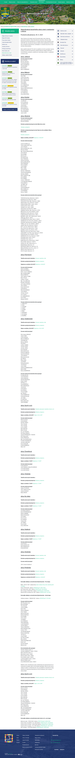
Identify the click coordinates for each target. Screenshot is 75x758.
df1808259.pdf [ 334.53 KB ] (42, 727)
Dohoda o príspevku (25, 127)
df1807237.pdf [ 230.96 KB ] (47, 722)
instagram (62, 749)
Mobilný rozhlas (70, 2)
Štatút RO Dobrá (6, 38)
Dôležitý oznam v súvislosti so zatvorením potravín (8, 74)
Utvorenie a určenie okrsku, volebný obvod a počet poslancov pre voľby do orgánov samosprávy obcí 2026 (9, 81)
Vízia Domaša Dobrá (6, 42)
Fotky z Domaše (25, 737)
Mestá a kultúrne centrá (27, 747)
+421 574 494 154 (56, 742)
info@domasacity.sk (57, 740)
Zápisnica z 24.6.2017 (38, 137)
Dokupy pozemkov (6, 48)
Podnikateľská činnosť (51, 2)
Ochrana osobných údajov (40, 747)
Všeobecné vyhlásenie (39, 735)
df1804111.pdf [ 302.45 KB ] (41, 589)
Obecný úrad (12, 2)
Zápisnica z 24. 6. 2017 (39, 328)
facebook (56, 749)
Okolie (18, 735)
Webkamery (37, 742)
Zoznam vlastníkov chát (41, 258)
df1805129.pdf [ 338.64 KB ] (43, 590)
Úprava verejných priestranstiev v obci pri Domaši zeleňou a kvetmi (9, 94)
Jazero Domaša (25, 740)
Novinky (36, 744)
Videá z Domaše (25, 735)
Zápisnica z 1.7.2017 (37, 461)
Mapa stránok (37, 737)
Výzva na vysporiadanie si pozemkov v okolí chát (9, 68)
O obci (5, 2)
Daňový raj (4, 44)
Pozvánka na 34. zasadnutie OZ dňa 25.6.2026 (9, 105)
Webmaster (37, 740)
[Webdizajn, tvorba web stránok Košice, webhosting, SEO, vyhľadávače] (20, 754)
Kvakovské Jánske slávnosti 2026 (9, 99)
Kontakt (18, 742)
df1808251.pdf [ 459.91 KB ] (47, 724)
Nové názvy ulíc (5, 50)
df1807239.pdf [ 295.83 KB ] (44, 721)
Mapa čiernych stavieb (7, 36)
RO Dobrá (41, 2)
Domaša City (10, 753)
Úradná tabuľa (61, 2)
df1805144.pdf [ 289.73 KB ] (39, 587)
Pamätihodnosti (25, 744)
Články (18, 740)
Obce (18, 737)
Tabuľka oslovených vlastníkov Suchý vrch (45, 409)
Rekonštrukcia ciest (6, 52)
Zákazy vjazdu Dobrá (7, 55)
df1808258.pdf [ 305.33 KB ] (46, 725)
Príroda (23, 742)
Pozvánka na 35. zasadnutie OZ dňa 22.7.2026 (9, 88)
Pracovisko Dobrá (6, 40)
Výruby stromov (5, 46)
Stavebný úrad (33, 2)
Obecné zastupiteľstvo (22, 2)
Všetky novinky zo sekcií (9, 109)
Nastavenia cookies (39, 749)
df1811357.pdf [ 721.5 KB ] (45, 598)
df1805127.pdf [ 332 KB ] (45, 592)
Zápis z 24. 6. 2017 (38, 415)
